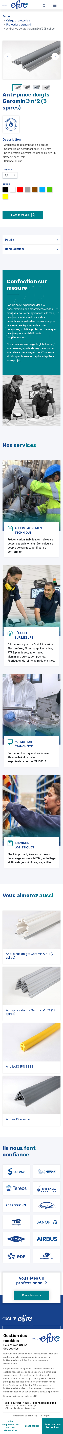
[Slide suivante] (55, 56)
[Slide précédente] (8, 56)
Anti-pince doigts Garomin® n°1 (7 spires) (29, 955)
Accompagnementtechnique (29, 530)
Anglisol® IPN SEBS (19, 1066)
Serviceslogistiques (24, 845)
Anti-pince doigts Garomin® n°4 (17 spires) (30, 1012)
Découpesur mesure (24, 635)
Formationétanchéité (24, 744)
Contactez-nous (31, 1295)
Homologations (15, 249)
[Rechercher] (44, 5)
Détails (9, 239)
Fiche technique (20, 215)
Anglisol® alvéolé (18, 1119)
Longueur (7, 169)
